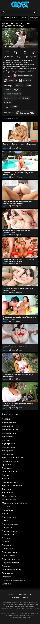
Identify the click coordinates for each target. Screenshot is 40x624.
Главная (6, 18)
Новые (14, 18)
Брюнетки (12, 80)
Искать (34, 12)
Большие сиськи (25, 75)
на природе (24, 98)
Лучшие (24, 18)
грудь (28, 85)
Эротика (27, 80)
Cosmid (14, 107)
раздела (7, 102)
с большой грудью (12, 90)
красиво (19, 85)
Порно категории (10, 414)
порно (11, 86)
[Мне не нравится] (20, 57)
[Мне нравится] (5, 57)
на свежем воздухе (12, 94)
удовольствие (10, 98)
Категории (7, 76)
